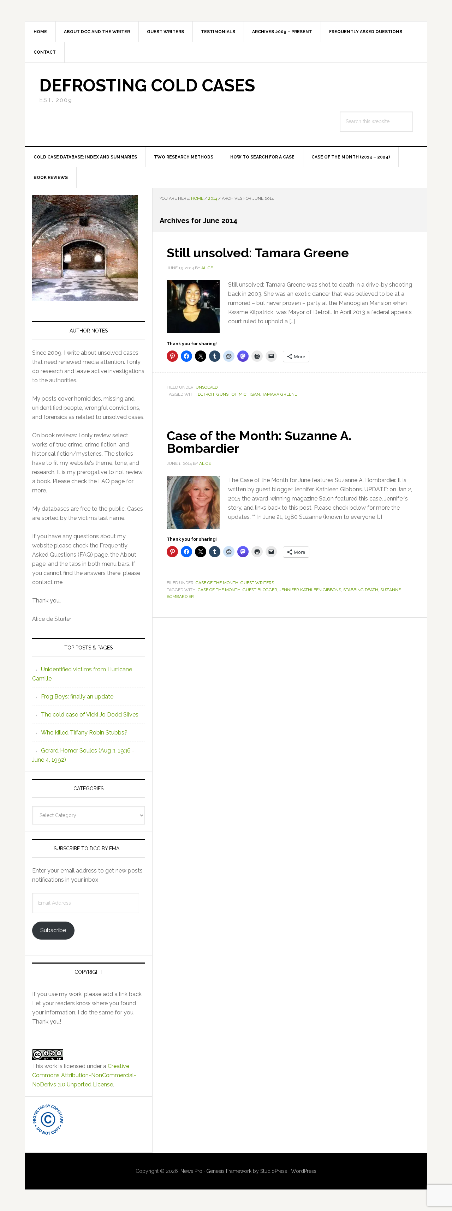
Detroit (206, 394)
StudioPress (273, 1171)
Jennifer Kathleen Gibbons (310, 589)
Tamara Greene (279, 394)
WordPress (303, 1171)
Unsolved (207, 387)
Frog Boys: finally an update (77, 696)
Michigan (249, 394)
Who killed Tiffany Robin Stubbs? (84, 732)
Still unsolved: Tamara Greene (258, 252)
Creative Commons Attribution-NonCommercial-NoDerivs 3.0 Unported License (84, 1075)
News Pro (191, 1171)
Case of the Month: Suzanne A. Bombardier (259, 442)
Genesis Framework (228, 1171)
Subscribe (53, 930)
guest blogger (260, 589)
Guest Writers (257, 582)
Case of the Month (217, 582)
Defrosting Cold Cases (147, 85)
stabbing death (360, 589)
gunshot (226, 394)
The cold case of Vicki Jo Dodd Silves (89, 714)
